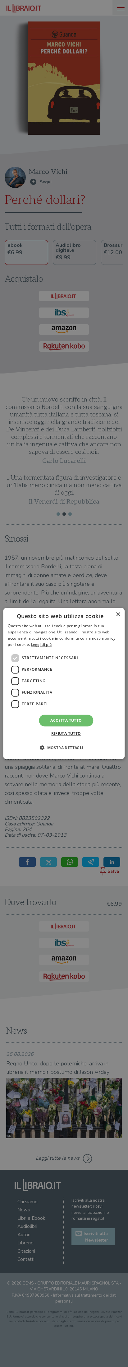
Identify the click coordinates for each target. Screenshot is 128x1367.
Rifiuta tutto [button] (66, 733)
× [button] (118, 614)
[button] (63, 747)
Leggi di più (41, 644)
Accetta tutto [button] (66, 720)
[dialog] (64, 683)
